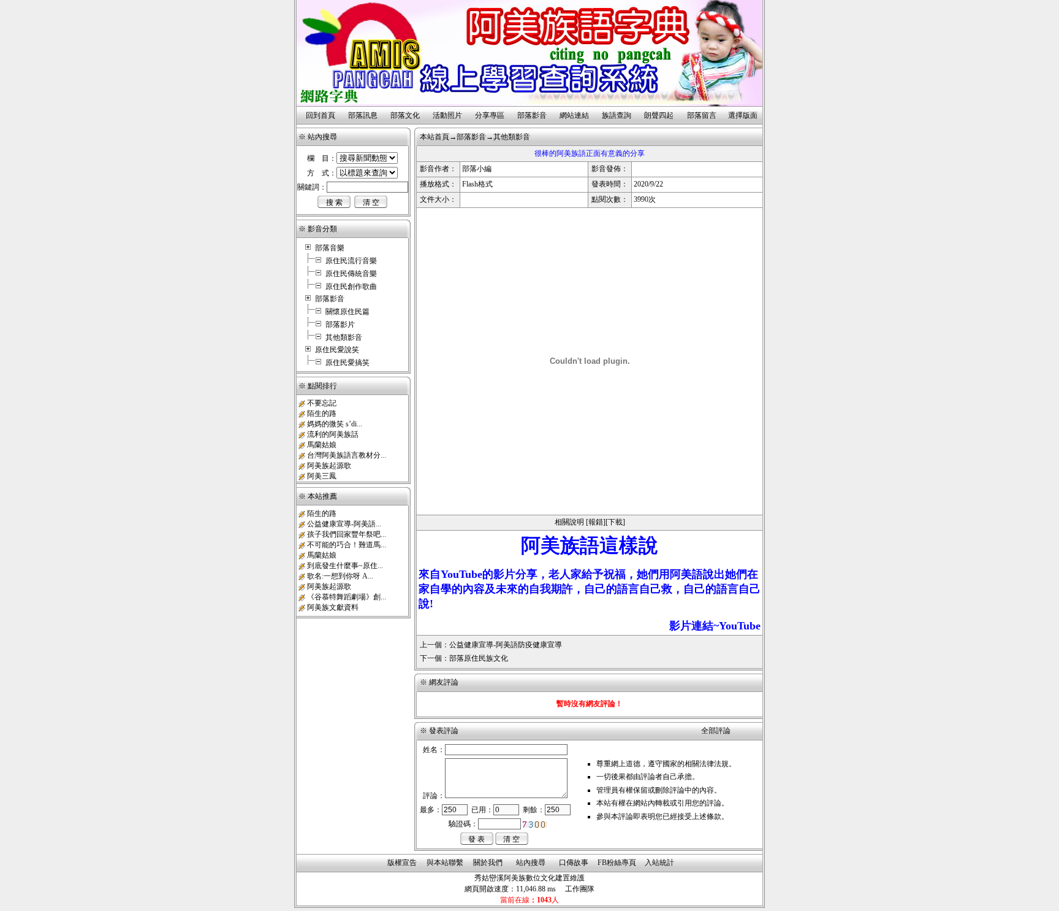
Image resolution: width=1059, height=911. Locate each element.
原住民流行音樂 (351, 260)
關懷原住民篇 (347, 311)
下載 (615, 522)
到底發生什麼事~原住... (345, 565)
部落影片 (340, 324)
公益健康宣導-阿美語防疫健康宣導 (505, 644)
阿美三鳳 (321, 476)
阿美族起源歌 (329, 465)
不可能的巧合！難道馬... (346, 544)
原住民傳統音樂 (351, 273)
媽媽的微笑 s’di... (334, 424)
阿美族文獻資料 (333, 607)
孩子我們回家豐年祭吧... (346, 534)
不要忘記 (321, 403)
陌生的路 (321, 413)
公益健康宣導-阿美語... (344, 524)
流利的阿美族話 (333, 434)
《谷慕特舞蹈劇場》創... (346, 597)
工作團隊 (579, 889)
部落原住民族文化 (478, 658)
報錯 (595, 522)
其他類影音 (343, 337)
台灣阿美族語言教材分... (346, 455)
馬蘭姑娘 (321, 444)
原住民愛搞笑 (347, 362)
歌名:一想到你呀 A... (340, 576)
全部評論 (716, 730)
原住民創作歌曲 (351, 286)
